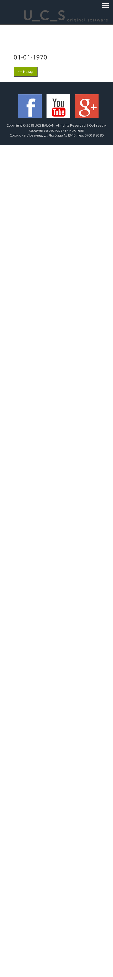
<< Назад (25, 71)
